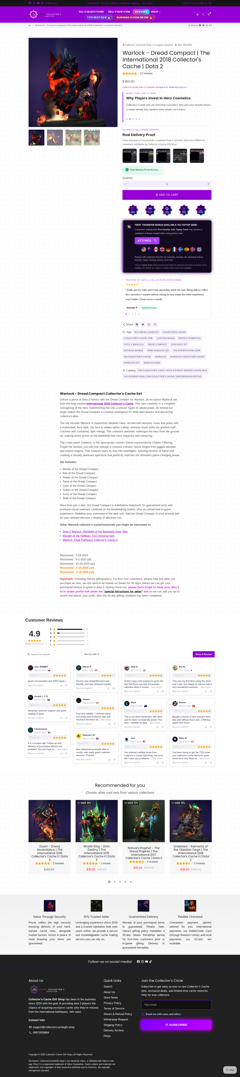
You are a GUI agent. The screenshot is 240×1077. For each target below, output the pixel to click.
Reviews (141, 12)
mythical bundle (133, 351)
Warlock (160, 357)
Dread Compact (157, 344)
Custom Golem (166, 338)
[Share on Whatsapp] (207, 25)
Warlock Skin (152, 363)
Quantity (127, 178)
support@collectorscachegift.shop (51, 1027)
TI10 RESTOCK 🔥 (99, 17)
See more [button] (156, 687)
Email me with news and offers (163, 1014)
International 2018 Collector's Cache (110, 404)
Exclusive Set (179, 344)
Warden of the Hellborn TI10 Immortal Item (89, 536)
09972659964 (39, 1033)
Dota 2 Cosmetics (189, 338)
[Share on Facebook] (200, 25)
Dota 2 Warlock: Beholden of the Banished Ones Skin (95, 532)
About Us (109, 992)
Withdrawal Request (116, 1020)
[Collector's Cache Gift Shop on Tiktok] (42, 3)
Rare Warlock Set (158, 351)
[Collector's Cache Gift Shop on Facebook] (30, 3)
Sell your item (119, 12)
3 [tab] (120, 882)
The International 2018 (186, 351)
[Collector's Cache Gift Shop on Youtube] (38, 3)
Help (156, 12)
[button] (137, 74)
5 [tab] (130, 882)
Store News (111, 998)
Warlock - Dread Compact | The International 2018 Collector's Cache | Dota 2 (78, 25)
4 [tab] (125, 882)
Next (113, 82)
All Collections (91, 12)
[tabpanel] (50, 837)
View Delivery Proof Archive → (145, 170)
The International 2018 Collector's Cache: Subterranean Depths (162, 377)
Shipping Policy (113, 1025)
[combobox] (92, 655)
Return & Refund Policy (118, 1014)
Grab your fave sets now (147, 3)
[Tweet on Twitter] (203, 25)
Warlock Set (131, 363)
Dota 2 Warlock (134, 344)
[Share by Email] (210, 25)
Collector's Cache (174, 332)
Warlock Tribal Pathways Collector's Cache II (90, 540)
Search (108, 987)
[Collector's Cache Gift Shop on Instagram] (34, 3)
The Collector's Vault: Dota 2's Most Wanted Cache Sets (172, 370)
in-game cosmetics (163, 45)
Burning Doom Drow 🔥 (135, 17)
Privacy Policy (112, 1003)
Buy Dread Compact (147, 332)
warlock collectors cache (187, 357)
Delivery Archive (114, 1030)
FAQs (107, 1036)
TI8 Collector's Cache (137, 357)
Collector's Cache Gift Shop (59, 1055)
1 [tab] (109, 882)
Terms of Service (114, 1009)
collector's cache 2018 (138, 338)
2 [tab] (114, 882)
